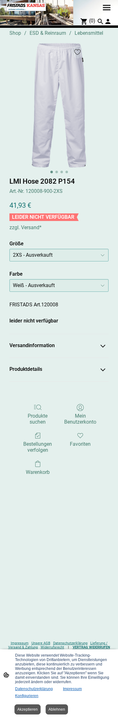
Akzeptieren (27, 709)
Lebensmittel (89, 33)
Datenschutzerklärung (70, 643)
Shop (15, 33)
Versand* (31, 227)
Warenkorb (38, 472)
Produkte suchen (38, 419)
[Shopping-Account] (108, 21)
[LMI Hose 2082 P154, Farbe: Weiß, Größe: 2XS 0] (59, 105)
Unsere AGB (40, 643)
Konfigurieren (26, 696)
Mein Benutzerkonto (80, 419)
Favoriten (80, 444)
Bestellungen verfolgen (37, 447)
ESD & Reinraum (48, 33)
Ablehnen (56, 709)
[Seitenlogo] (26, 7)
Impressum (20, 643)
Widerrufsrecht (52, 647)
